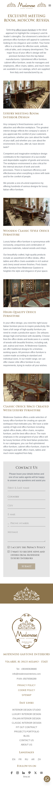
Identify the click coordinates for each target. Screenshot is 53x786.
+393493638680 (29, 669)
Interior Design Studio (26, 710)
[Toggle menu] (49, 5)
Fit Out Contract (26, 727)
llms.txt (26, 777)
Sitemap (26, 695)
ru (26, 759)
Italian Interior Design (27, 718)
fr (20, 759)
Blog (26, 736)
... (8, 523)
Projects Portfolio (26, 731)
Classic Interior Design (26, 723)
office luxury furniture (26, 30)
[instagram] (17, 772)
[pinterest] (29, 772)
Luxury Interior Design (26, 714)
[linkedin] (23, 772)
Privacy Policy (26, 685)
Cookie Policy (26, 690)
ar (33, 759)
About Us (26, 745)
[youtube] (41, 772)
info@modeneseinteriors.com (26, 674)
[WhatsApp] (47, 779)
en (13, 759)
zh (39, 759)
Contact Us (26, 740)
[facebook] (11, 772)
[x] (35, 772)
